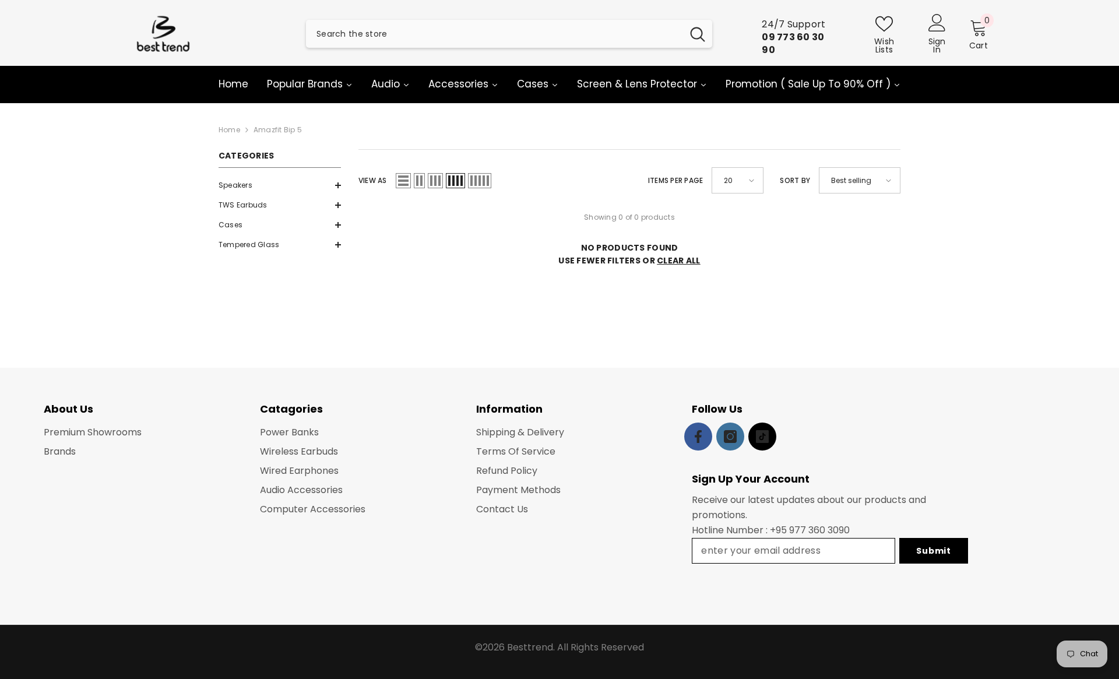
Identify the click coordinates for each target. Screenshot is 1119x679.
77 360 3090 (822, 530)
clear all (679, 260)
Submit (933, 551)
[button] (280, 185)
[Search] (509, 34)
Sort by (795, 180)
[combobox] (494, 34)
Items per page (675, 180)
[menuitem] (280, 185)
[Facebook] (698, 437)
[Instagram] (730, 437)
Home (229, 130)
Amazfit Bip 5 (278, 130)
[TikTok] (762, 437)
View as (372, 180)
